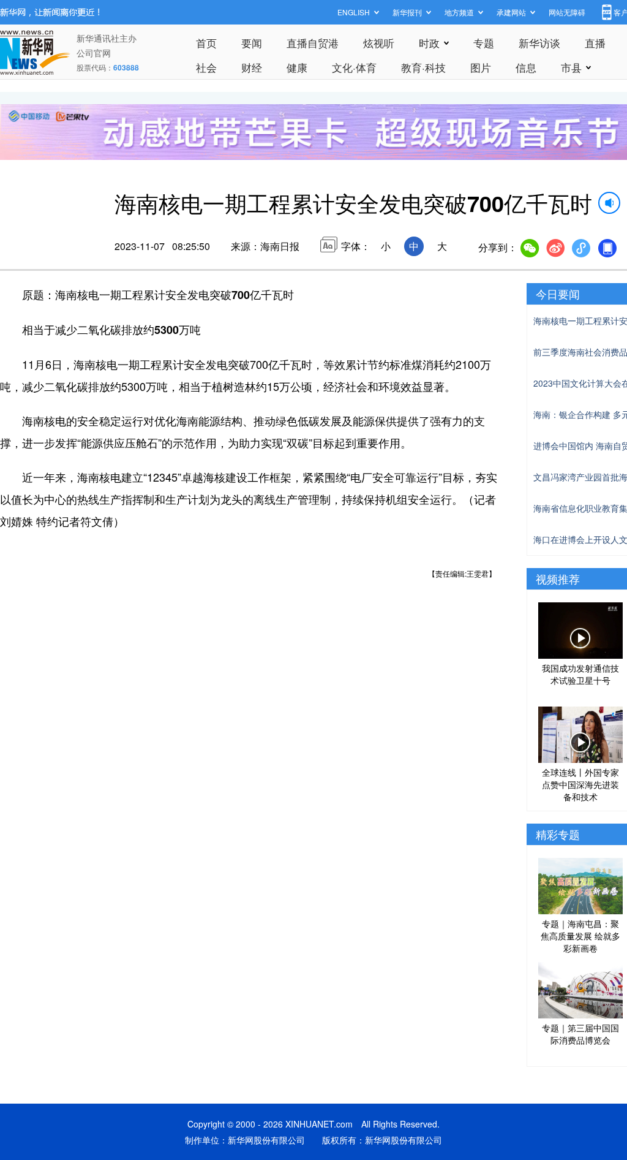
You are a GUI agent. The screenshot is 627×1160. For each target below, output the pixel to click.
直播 (595, 42)
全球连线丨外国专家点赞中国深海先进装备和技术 (580, 784)
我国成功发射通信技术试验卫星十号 (580, 674)
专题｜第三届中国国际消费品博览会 (580, 1034)
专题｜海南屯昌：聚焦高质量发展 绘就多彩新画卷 (580, 935)
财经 (251, 67)
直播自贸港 (313, 42)
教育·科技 (423, 67)
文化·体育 (354, 67)
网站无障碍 (567, 12)
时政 (429, 42)
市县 (571, 67)
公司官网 (94, 53)
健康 (297, 67)
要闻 (251, 42)
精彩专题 (558, 834)
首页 (206, 42)
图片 (480, 67)
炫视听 (378, 42)
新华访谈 (539, 42)
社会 (206, 67)
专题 (483, 42)
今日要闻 (558, 293)
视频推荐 (558, 578)
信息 (526, 67)
